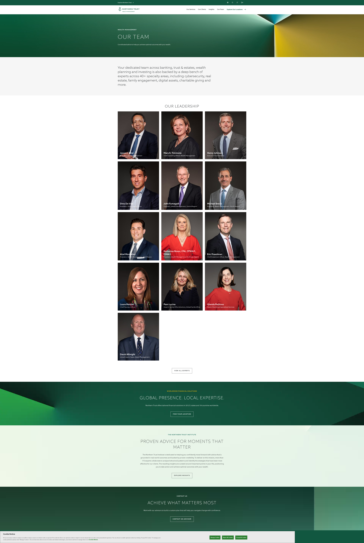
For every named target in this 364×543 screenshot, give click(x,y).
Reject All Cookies (228, 537)
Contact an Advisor (182, 519)
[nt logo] (129, 10)
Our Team (220, 9)
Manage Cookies (215, 537)
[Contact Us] (233, 3)
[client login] (242, 3)
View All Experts (182, 370)
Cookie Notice (93, 539)
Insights (211, 9)
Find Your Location (182, 414)
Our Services (190, 9)
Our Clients (202, 9)
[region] (147, 537)
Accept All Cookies (241, 537)
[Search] (237, 3)
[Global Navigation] (133, 2)
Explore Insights (182, 475)
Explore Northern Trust (125, 2)
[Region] (228, 3)
